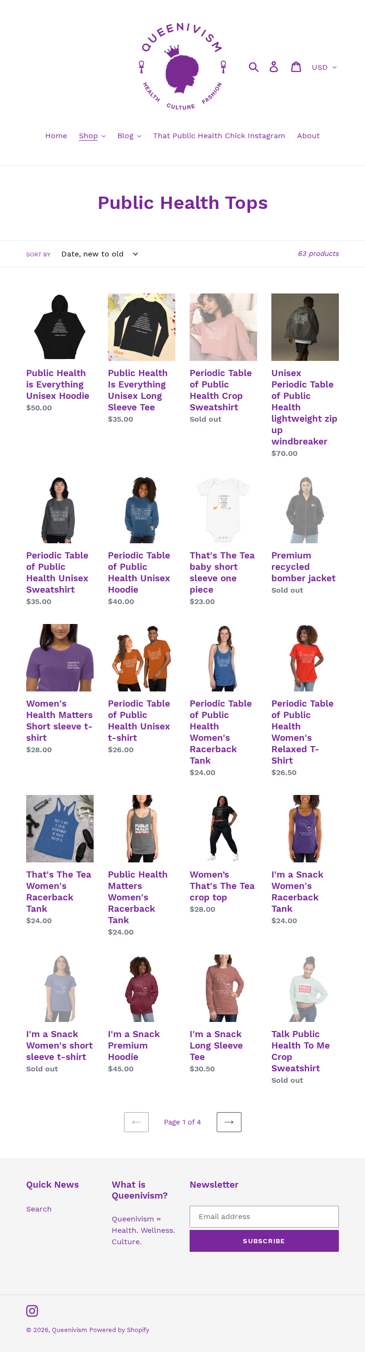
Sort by (38, 254)
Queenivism (69, 1329)
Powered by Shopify (119, 1329)
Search (39, 1208)
